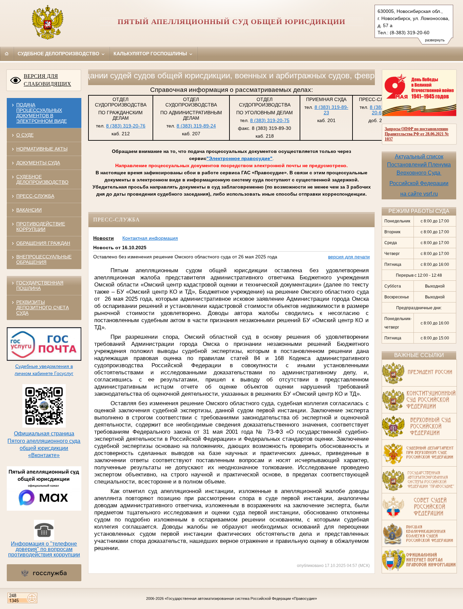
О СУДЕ (25, 135)
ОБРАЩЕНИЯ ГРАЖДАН (43, 243)
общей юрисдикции (44, 448)
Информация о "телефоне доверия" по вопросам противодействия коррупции (44, 549)
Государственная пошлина (39, 285)
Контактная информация (150, 238)
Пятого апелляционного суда (43, 441)
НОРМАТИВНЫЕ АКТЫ (41, 149)
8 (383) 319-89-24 (196, 126)
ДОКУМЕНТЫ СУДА (38, 162)
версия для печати (349, 256)
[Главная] (7, 53)
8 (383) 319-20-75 (269, 120)
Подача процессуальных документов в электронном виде (41, 113)
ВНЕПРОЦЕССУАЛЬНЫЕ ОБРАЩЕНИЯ (44, 259)
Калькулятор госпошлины (151, 53)
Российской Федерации (418, 183)
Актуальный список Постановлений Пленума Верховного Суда (419, 165)
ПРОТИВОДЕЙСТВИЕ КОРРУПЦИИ (40, 226)
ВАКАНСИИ (29, 210)
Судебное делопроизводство (59, 53)
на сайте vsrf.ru (419, 194)
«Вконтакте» (44, 455)
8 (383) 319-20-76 (125, 126)
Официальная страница (44, 433)
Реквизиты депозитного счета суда (42, 307)
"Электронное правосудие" (239, 158)
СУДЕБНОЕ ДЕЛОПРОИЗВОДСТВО (42, 179)
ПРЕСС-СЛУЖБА (35, 196)
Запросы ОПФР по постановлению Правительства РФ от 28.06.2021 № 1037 (417, 133)
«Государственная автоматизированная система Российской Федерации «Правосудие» (241, 598)
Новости (103, 238)
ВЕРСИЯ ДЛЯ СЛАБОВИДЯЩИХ (47, 80)
